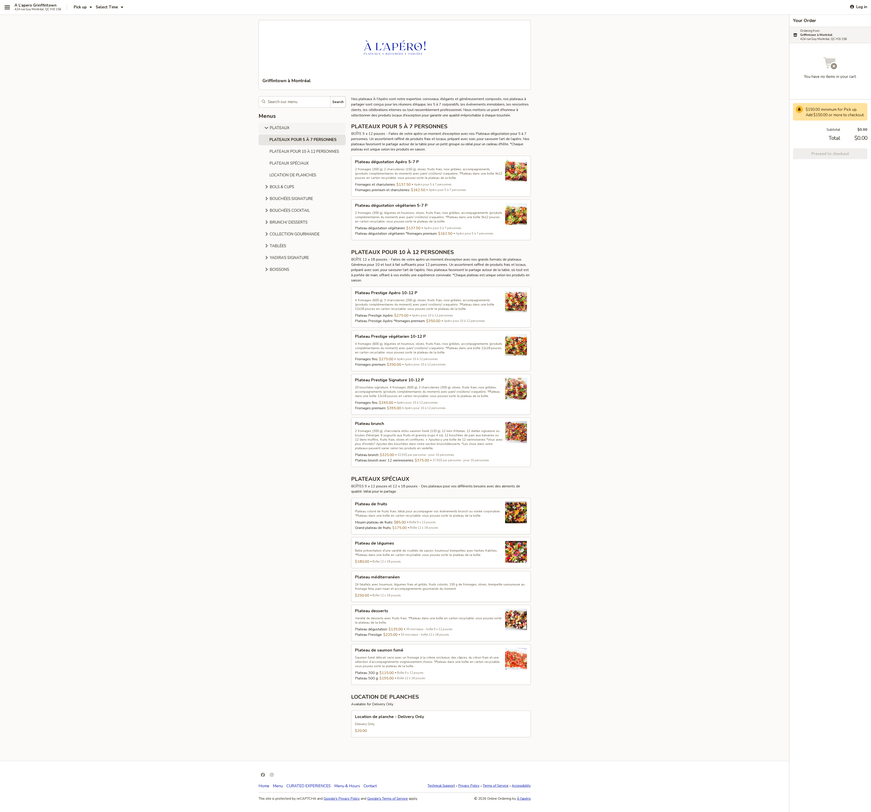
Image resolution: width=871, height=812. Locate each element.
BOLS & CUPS (281, 187)
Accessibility (521, 785)
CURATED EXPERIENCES (308, 786)
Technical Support (441, 785)
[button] (441, 176)
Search (338, 102)
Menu (278, 786)
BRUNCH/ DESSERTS (288, 222)
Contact (370, 786)
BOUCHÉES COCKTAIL (289, 210)
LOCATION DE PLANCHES (292, 175)
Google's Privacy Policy (342, 798)
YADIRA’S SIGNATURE (289, 257)
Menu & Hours (347, 786)
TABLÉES (277, 246)
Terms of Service (496, 785)
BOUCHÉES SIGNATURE (291, 198)
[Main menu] (7, 7)
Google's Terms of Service (387, 798)
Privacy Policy (469, 785)
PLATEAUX (279, 128)
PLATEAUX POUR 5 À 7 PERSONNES (303, 139)
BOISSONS (279, 269)
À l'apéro (524, 798)
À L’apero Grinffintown (35, 5)
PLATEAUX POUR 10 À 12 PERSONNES (304, 151)
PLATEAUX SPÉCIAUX (289, 163)
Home (264, 786)
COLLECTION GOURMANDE (294, 234)
